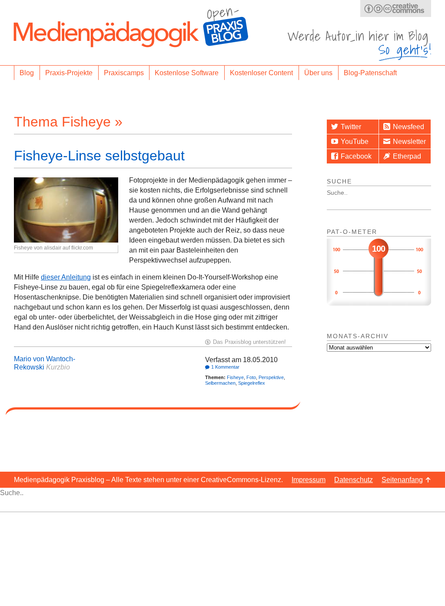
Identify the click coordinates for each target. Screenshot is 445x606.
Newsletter (409, 141)
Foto (251, 377)
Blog (27, 73)
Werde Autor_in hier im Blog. (359, 45)
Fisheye (235, 377)
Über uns (318, 73)
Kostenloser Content (261, 73)
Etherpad (407, 156)
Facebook (356, 156)
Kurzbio (58, 367)
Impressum (308, 479)
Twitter (351, 126)
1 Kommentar (225, 367)
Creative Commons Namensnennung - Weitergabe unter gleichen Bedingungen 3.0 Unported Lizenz (395, 8)
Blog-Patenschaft (370, 73)
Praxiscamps (124, 73)
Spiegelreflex (251, 383)
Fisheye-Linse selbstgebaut (99, 155)
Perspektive (271, 377)
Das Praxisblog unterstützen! (249, 342)
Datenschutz (353, 479)
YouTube (355, 141)
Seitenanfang (402, 479)
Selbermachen (220, 383)
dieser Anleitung (66, 277)
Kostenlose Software (187, 73)
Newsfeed (408, 126)
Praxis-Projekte (69, 73)
